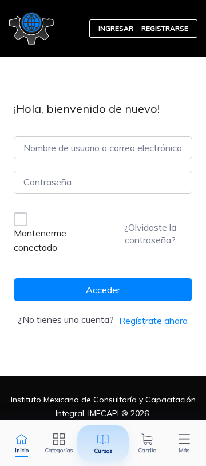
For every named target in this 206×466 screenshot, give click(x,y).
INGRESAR (115, 28)
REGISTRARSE (164, 28)
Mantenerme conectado (40, 240)
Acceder (103, 289)
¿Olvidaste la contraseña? (150, 234)
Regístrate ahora (153, 320)
